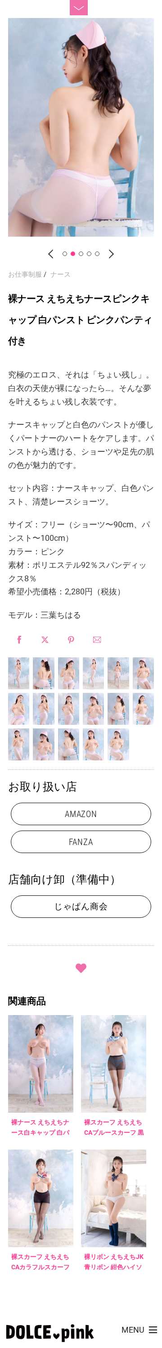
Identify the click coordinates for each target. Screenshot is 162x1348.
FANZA (81, 842)
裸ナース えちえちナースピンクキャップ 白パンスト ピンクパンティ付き (80, 319)
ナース (60, 274)
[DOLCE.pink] (50, 1338)
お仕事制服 (25, 274)
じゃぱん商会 (81, 906)
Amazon (81, 814)
